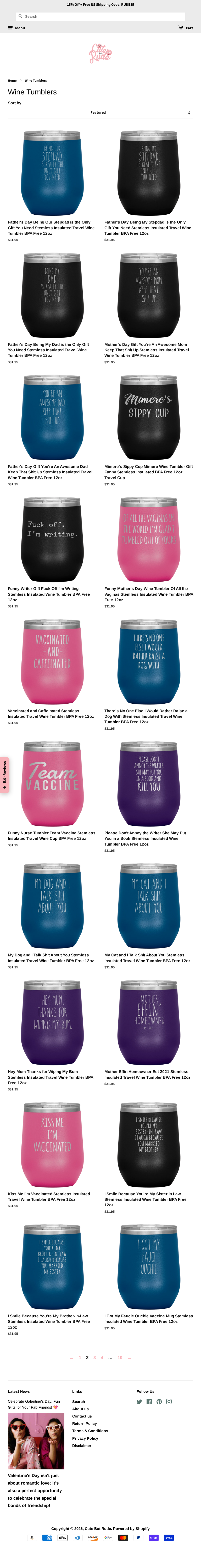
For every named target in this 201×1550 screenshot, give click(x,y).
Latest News (19, 1391)
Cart (189, 28)
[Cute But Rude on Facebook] (149, 1403)
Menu (19, 28)
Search (78, 1402)
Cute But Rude (98, 1529)
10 (120, 1357)
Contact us (82, 1416)
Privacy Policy (85, 1438)
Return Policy (84, 1423)
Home (12, 80)
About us (80, 1409)
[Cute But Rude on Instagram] (169, 1403)
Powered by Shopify (131, 1529)
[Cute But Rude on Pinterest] (159, 1403)
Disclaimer (81, 1446)
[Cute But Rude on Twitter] (139, 1403)
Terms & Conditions (90, 1431)
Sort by (14, 103)
